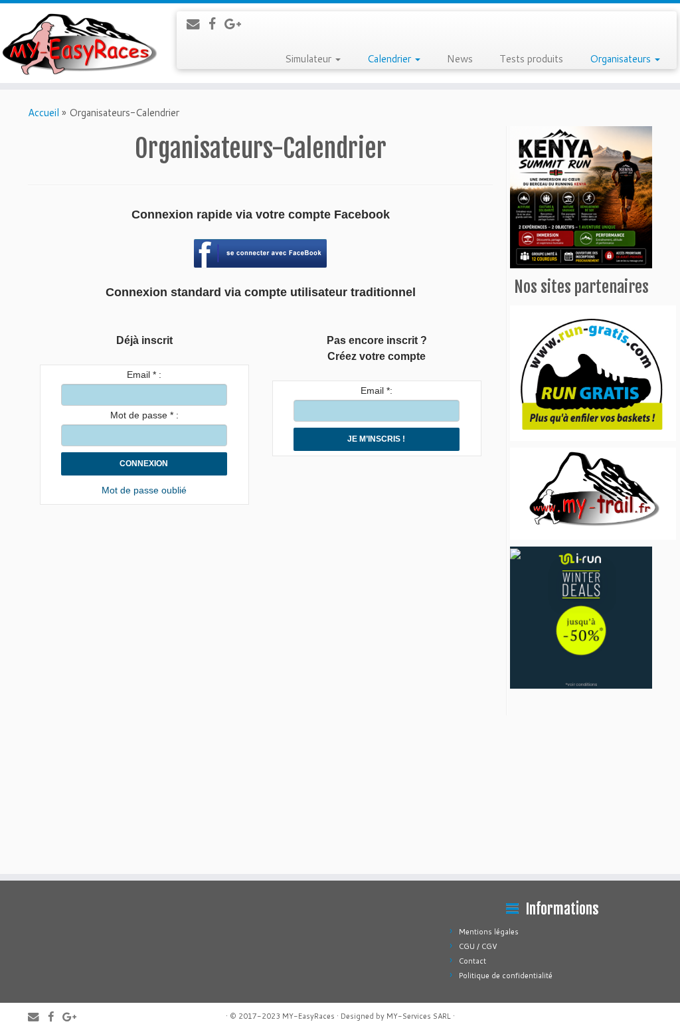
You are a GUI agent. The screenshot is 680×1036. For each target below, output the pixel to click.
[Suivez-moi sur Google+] (237, 24)
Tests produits (531, 59)
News (460, 59)
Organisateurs (621, 59)
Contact (472, 961)
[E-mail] (198, 24)
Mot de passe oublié (144, 490)
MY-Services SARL (418, 1016)
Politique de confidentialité (505, 975)
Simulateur (309, 59)
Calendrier (390, 59)
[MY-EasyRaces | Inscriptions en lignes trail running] (79, 43)
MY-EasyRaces (308, 1016)
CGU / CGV (478, 946)
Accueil (43, 113)
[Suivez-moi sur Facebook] (216, 24)
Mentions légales (489, 931)
